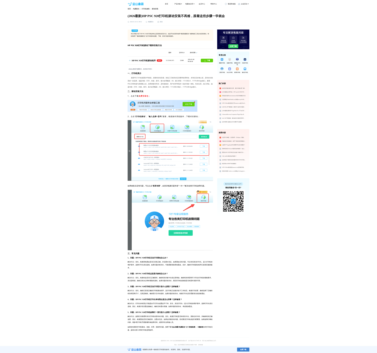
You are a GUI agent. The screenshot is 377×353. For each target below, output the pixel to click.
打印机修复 (146, 9)
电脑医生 (136, 9)
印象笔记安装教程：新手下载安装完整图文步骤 (234, 141)
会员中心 (202, 4)
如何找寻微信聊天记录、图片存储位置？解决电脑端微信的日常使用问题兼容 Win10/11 (234, 88)
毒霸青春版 (232, 4)
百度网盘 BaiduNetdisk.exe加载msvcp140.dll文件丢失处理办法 (234, 99)
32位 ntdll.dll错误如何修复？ (229, 156)
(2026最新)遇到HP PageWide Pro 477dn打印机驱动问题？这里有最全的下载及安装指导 (234, 110)
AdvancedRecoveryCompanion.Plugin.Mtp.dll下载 (234, 114)
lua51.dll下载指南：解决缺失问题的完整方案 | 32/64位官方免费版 (234, 118)
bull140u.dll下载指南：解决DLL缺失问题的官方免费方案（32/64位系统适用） (234, 107)
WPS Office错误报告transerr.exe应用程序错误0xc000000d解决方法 (234, 167)
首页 (166, 4)
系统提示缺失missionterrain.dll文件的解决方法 (234, 95)
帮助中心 (213, 4)
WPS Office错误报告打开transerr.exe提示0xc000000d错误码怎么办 (234, 103)
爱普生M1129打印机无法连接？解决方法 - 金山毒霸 (234, 152)
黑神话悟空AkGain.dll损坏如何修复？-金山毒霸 (234, 148)
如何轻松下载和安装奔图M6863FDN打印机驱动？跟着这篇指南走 (234, 160)
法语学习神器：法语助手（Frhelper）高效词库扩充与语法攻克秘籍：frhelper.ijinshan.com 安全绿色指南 (234, 137)
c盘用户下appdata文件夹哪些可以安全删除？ (233, 145)
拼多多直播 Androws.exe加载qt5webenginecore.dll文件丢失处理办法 (234, 171)
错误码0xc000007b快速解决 (229, 163)
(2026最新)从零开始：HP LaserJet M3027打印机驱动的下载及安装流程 (234, 92)
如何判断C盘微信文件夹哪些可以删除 (232, 122)
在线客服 (200, 344)
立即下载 (233, 46)
